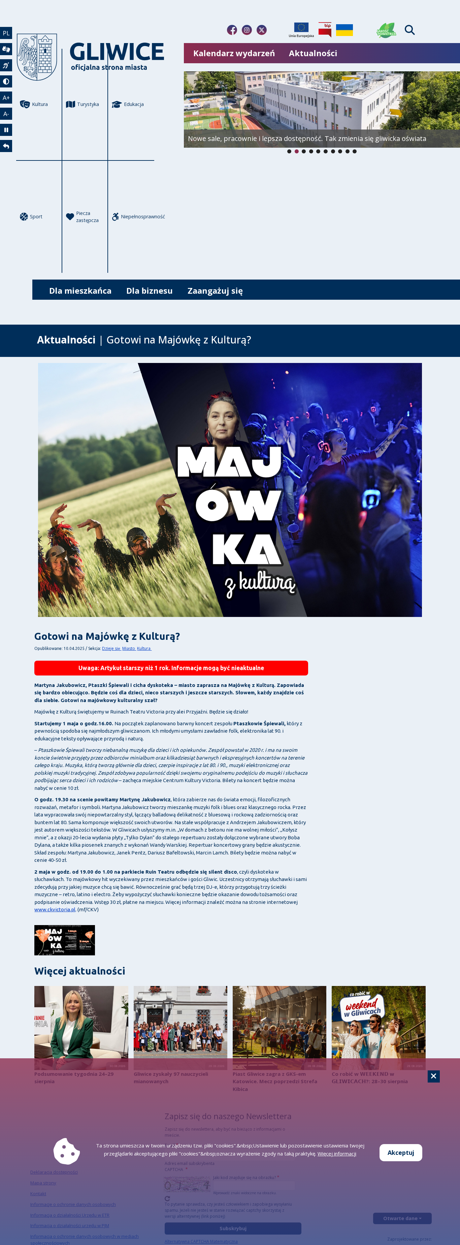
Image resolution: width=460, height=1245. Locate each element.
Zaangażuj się (215, 290)
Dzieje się (111, 648)
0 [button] (289, 151)
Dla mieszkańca (80, 290)
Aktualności (313, 53)
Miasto (129, 648)
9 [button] (355, 151)
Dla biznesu (149, 290)
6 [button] (333, 151)
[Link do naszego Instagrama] (247, 30)
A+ (6, 98)
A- (6, 114)
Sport (36, 216)
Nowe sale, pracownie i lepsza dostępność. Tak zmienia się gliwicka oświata (307, 138)
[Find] (410, 30)
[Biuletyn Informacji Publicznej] (325, 30)
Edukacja (134, 104)
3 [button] (311, 151)
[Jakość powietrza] (386, 30)
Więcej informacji (337, 1153)
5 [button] (326, 151)
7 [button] (340, 151)
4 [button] (318, 151)
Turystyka (88, 104)
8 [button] (348, 151)
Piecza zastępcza (87, 217)
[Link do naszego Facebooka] (232, 30)
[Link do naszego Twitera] (262, 30)
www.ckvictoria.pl (54, 909)
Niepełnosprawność (137, 216)
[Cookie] (434, 1076)
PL (6, 33)
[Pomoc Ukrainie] (344, 30)
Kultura (40, 104)
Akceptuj (401, 1152)
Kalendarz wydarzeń (234, 53)
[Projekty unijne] (301, 30)
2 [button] (304, 151)
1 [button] (297, 151)
